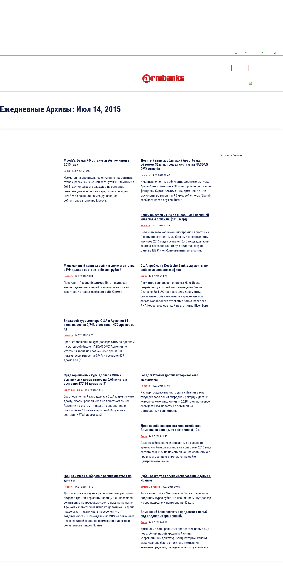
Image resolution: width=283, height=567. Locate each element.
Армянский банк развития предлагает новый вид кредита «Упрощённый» (174, 514)
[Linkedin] (280, 68)
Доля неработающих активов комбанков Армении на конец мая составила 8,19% (171, 428)
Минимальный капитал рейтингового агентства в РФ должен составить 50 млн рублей (99, 267)
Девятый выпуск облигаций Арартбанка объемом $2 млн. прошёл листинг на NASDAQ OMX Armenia (174, 164)
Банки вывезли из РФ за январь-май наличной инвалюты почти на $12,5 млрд (175, 217)
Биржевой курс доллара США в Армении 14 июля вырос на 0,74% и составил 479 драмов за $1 (99, 325)
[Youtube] (276, 68)
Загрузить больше (231, 155)
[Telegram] (271, 68)
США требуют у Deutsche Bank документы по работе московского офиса (174, 267)
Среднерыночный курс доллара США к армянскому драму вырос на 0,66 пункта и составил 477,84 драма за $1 (95, 379)
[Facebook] (266, 68)
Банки (67, 170)
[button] (252, 67)
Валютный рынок (73, 390)
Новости (145, 175)
